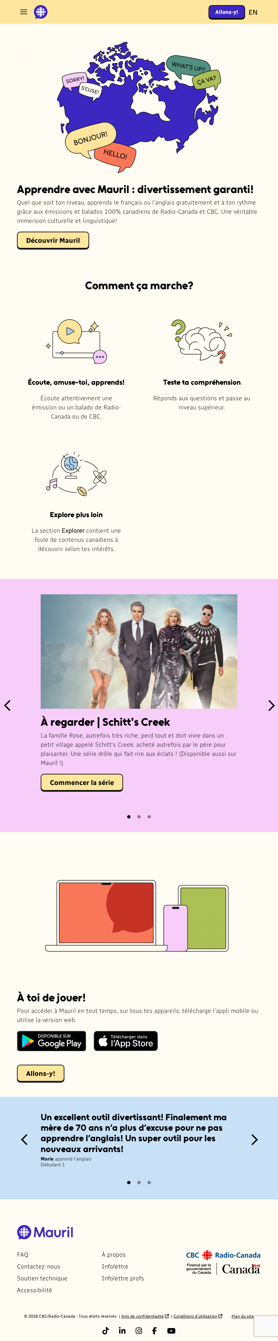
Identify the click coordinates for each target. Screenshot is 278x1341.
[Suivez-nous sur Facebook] (155, 1330)
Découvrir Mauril (53, 240)
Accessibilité (34, 1289)
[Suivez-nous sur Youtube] (171, 1330)
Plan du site (243, 1316)
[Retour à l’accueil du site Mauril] (40, 12)
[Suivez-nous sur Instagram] (139, 1330)
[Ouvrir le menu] (24, 12)
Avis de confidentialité (142, 1316)
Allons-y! (226, 11)
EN (253, 12)
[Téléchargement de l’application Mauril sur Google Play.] (51, 1041)
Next (270, 705)
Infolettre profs (123, 1277)
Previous (7, 705)
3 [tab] (149, 816)
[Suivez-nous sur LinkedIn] (122, 1330)
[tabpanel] (139, 705)
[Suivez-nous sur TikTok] (106, 1330)
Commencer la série (82, 782)
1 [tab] (129, 816)
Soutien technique (42, 1277)
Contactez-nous (38, 1266)
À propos (114, 1254)
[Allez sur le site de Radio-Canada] (223, 1254)
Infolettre (115, 1266)
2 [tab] (139, 816)
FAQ (22, 1254)
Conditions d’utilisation (195, 1316)
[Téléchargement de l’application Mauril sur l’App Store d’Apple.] (126, 1041)
